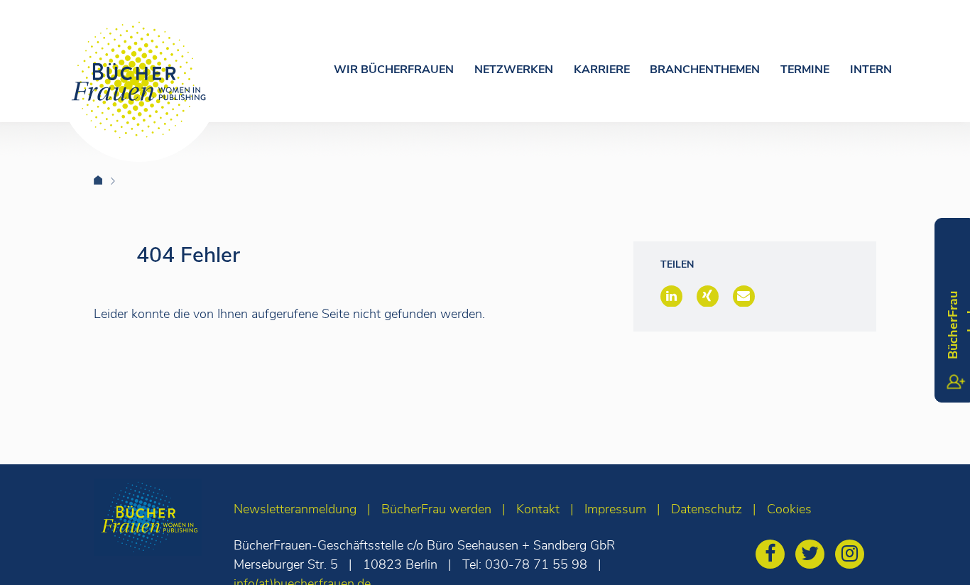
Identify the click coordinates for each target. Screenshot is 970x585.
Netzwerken (513, 69)
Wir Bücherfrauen (394, 69)
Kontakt (538, 509)
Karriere (602, 69)
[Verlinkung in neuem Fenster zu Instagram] (853, 555)
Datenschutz (706, 509)
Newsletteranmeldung (295, 509)
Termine (804, 69)
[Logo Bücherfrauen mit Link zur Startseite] (139, 80)
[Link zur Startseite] (107, 180)
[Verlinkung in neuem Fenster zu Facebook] (774, 555)
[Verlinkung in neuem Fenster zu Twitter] (813, 555)
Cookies (789, 509)
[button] (671, 296)
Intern (871, 69)
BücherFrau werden (436, 509)
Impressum (615, 509)
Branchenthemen (705, 69)
